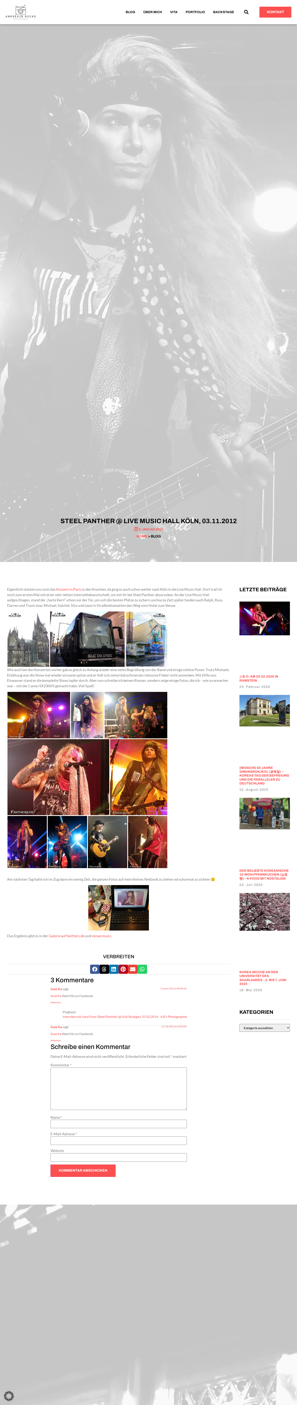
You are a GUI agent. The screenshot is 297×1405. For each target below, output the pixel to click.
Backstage (223, 12)
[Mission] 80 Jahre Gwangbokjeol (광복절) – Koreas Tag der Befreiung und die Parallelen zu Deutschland (264, 775)
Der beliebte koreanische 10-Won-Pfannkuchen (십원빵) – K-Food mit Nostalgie (264, 874)
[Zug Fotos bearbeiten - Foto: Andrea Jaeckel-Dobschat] (118, 908)
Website (57, 1151)
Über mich (152, 12)
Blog (130, 12)
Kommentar (61, 1065)
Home (141, 536)
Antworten (56, 1002)
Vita (174, 12)
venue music (101, 936)
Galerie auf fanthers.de (66, 936)
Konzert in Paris (68, 589)
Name (56, 1117)
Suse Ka (56, 989)
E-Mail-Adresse (64, 1134)
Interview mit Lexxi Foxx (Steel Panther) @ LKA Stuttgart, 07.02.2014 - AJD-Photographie (125, 1016)
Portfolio (195, 12)
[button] (246, 12)
